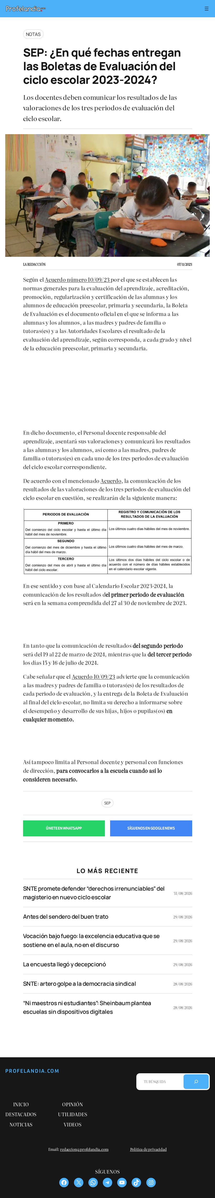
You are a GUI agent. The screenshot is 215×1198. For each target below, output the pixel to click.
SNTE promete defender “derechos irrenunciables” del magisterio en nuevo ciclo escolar (94, 893)
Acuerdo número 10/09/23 (78, 279)
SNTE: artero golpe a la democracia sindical (79, 984)
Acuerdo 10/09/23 (93, 676)
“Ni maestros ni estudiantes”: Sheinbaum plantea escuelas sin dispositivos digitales (87, 1007)
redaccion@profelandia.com (84, 1149)
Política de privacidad (148, 1149)
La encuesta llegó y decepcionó (64, 964)
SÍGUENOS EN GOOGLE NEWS (151, 828)
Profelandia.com (32, 1071)
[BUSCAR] (196, 1081)
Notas (33, 34)
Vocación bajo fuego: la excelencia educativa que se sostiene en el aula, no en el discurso (91, 940)
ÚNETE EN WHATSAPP (64, 828)
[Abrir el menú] (206, 9)
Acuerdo (110, 480)
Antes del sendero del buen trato (65, 917)
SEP (107, 803)
